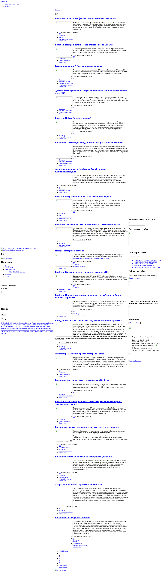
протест (3, 330)
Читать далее (63, 41)
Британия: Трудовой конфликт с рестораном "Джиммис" (84, 456)
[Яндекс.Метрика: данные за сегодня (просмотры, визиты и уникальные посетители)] (135, 361)
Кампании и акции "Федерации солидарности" (79, 66)
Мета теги (4, 333)
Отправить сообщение (11, 5)
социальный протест (14, 331)
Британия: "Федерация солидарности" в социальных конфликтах (89, 142)
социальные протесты (66, 39)
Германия (28, 323)
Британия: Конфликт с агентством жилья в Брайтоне (82, 380)
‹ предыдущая (63, 551)
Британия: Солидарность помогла (72, 517)
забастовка (11, 328)
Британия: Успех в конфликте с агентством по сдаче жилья (85, 18)
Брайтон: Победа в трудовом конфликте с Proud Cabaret (83, 45)
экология (51, 331)
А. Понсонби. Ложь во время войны (144, 265)
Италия (9, 325)
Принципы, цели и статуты (17, 273)
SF (60, 34)
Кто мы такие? (9, 267)
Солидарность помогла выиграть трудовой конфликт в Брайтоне (88, 320)
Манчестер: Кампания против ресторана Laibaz (79, 353)
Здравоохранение (42, 323)
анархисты (4, 326)
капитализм (19, 328)
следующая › (63, 565)
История (3, 325)
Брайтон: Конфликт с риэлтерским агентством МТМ (82, 272)
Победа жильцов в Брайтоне (69, 250)
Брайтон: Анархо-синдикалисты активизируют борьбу (83, 196)
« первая (61, 550)
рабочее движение (23, 330)
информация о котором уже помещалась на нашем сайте (91, 258)
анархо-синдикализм (14, 326)
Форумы (7, 6)
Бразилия (15, 323)
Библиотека (8, 274)
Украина (33, 325)
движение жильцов (65, 81)
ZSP (11, 323)
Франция (39, 325)
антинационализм (64, 447)
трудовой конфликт (27, 331)
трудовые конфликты (40, 331)
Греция (34, 323)
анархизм (46, 325)
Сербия (28, 325)
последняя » (63, 567)
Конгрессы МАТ (14, 271)
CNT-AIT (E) (5, 323)
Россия (23, 325)
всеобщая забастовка (39, 326)
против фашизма (11, 330)
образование (47, 328)
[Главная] (4, 1)
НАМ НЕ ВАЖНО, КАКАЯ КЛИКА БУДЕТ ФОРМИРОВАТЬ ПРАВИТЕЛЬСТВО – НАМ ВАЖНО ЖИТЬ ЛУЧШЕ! (146, 262)
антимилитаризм (27, 326)
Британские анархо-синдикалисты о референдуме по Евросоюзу (88, 427)
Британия (22, 323)
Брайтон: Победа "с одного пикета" (73, 118)
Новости (7, 266)
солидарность (41, 330)
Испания (51, 323)
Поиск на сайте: (6, 313)
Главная (57, 10)
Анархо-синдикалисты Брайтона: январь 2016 (78, 484)
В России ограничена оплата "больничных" (146, 267)
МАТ (13, 325)
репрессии (33, 330)
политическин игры (65, 451)
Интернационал (10, 269)
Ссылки (7, 276)
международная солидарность (32, 328)
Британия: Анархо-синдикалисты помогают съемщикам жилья (87, 224)
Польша (18, 325)
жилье (61, 37)
